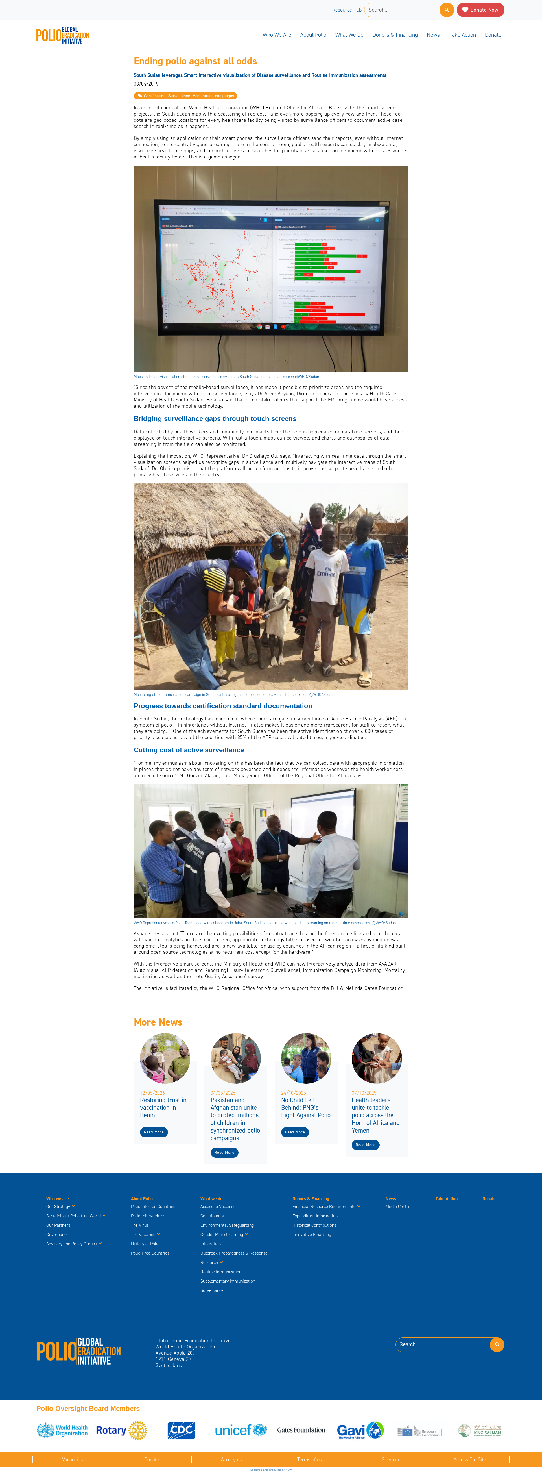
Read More (154, 1132)
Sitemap (390, 1459)
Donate (493, 34)
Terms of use (310, 1459)
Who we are (277, 34)
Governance (57, 1234)
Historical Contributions (314, 1225)
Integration (210, 1244)
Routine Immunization (220, 1272)
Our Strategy (58, 1206)
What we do (349, 34)
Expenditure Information (315, 1216)
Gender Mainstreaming (221, 1234)
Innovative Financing (311, 1234)
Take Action (462, 34)
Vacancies (72, 1459)
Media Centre (398, 1206)
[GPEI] (78, 1350)
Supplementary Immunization (227, 1281)
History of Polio (145, 1244)
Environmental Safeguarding (227, 1225)
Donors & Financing (395, 34)
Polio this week (145, 1216)
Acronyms (231, 1459)
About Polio (313, 34)
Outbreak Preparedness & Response (234, 1253)
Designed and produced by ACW (271, 1470)
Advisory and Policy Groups (71, 1244)
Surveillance (212, 1290)
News (433, 34)
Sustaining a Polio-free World (73, 1216)
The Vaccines (143, 1234)
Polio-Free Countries (150, 1253)
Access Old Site (470, 1459)
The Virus (139, 1225)
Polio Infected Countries (153, 1206)
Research (209, 1262)
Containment (212, 1216)
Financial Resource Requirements (323, 1206)
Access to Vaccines (218, 1206)
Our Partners (58, 1225)
